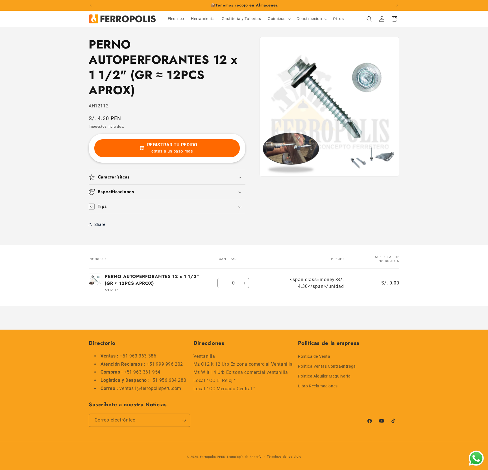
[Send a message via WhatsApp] (476, 458)
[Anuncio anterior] (90, 5)
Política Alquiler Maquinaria (324, 376)
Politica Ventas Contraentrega (327, 366)
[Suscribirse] (184, 420)
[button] (278, 19)
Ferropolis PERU (213, 457)
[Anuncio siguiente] (397, 5)
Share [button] (99, 224)
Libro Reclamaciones (317, 386)
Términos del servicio (284, 456)
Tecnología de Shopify (244, 457)
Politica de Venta (314, 356)
